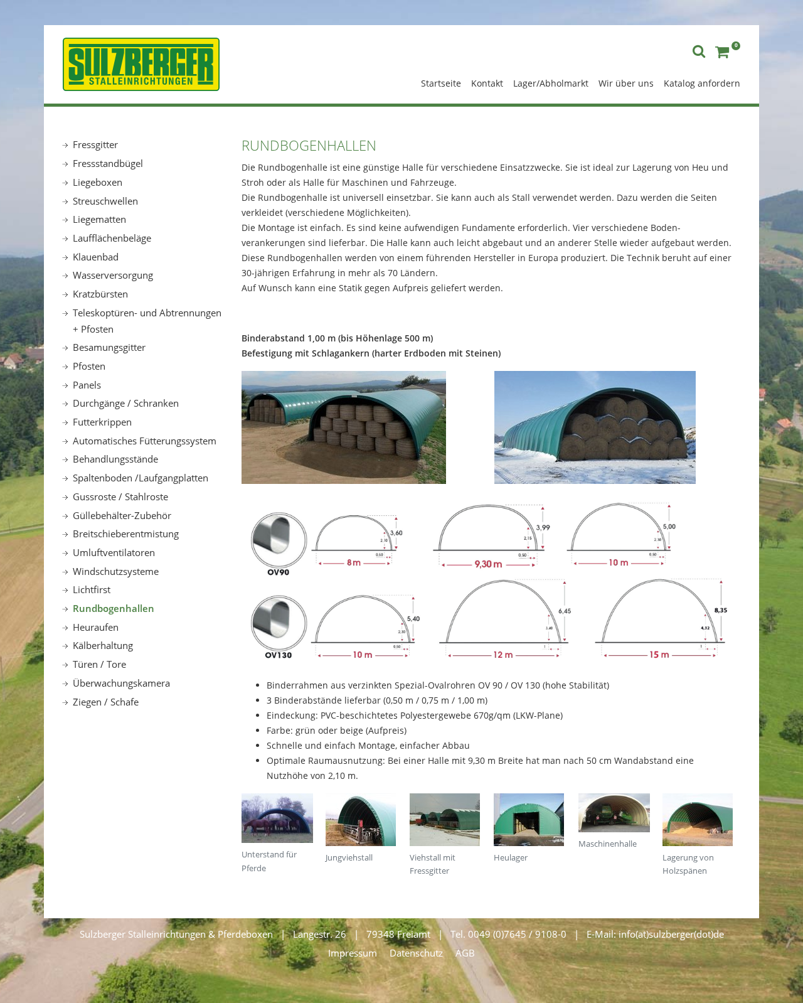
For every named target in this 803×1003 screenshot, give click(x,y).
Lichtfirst (91, 589)
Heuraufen (96, 627)
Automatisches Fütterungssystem (144, 440)
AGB (465, 953)
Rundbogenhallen (113, 608)
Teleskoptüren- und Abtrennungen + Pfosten (147, 320)
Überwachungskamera (121, 683)
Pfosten (89, 366)
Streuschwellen (105, 201)
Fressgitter (95, 144)
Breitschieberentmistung (126, 533)
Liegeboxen (97, 182)
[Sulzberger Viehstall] (141, 62)
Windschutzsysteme (116, 571)
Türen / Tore (99, 664)
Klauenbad (96, 256)
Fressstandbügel (108, 163)
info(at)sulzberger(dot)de (671, 934)
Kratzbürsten (100, 293)
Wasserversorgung (113, 275)
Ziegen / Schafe (106, 701)
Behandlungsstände (115, 459)
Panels (87, 384)
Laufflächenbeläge (112, 238)
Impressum (352, 953)
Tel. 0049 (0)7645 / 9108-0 (508, 934)
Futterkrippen (102, 422)
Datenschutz (416, 953)
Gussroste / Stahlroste (120, 496)
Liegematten (99, 219)
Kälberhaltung (103, 645)
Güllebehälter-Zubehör (122, 515)
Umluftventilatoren (114, 552)
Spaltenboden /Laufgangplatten (140, 477)
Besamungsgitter (109, 347)
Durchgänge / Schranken (126, 403)
